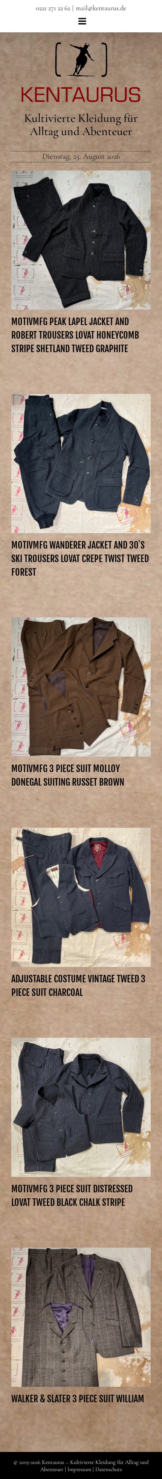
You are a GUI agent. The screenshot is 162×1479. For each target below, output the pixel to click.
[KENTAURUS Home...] (81, 46)
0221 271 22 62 (53, 8)
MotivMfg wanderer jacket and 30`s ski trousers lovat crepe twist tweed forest (81, 453)
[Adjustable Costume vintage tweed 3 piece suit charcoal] (81, 897)
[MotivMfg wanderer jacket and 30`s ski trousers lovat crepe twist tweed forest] (81, 463)
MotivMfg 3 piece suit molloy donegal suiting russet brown (81, 677)
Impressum (79, 1469)
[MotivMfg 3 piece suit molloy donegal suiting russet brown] (81, 687)
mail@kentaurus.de (101, 8)
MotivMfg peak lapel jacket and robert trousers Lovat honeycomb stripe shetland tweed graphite (81, 226)
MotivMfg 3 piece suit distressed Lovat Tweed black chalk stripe (81, 1097)
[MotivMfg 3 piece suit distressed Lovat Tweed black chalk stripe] (81, 1107)
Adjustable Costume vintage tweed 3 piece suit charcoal (81, 887)
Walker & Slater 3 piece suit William (81, 1311)
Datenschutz (108, 1469)
